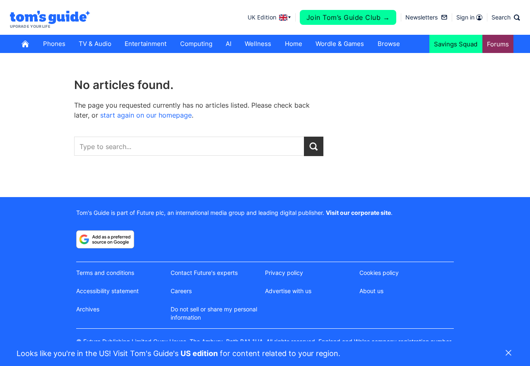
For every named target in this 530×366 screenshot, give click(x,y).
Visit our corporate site (358, 212)
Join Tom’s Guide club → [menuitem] (348, 17)
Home (293, 44)
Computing (196, 44)
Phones (54, 44)
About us (371, 290)
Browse (389, 44)
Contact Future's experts (204, 272)
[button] (505, 17)
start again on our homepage (146, 115)
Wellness (258, 44)
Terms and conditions (105, 272)
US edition (199, 353)
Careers (181, 290)
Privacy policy (284, 272)
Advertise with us (288, 290)
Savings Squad (455, 44)
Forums (498, 44)
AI (228, 44)
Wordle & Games (340, 44)
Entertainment (145, 44)
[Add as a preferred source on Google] (105, 239)
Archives (87, 309)
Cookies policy (379, 272)
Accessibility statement (107, 290)
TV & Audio (95, 44)
